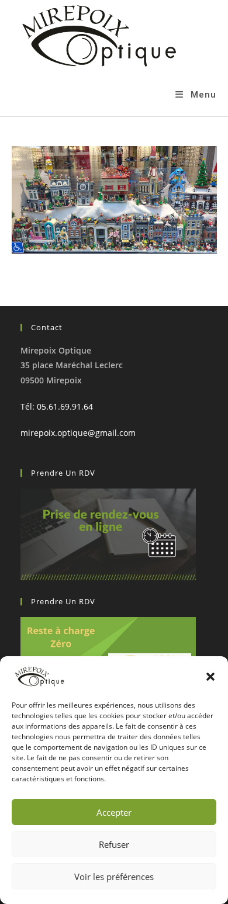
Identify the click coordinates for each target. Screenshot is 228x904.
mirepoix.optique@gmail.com (78, 432)
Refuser (114, 844)
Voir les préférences (114, 876)
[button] (210, 677)
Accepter (114, 812)
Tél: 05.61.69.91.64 (56, 406)
